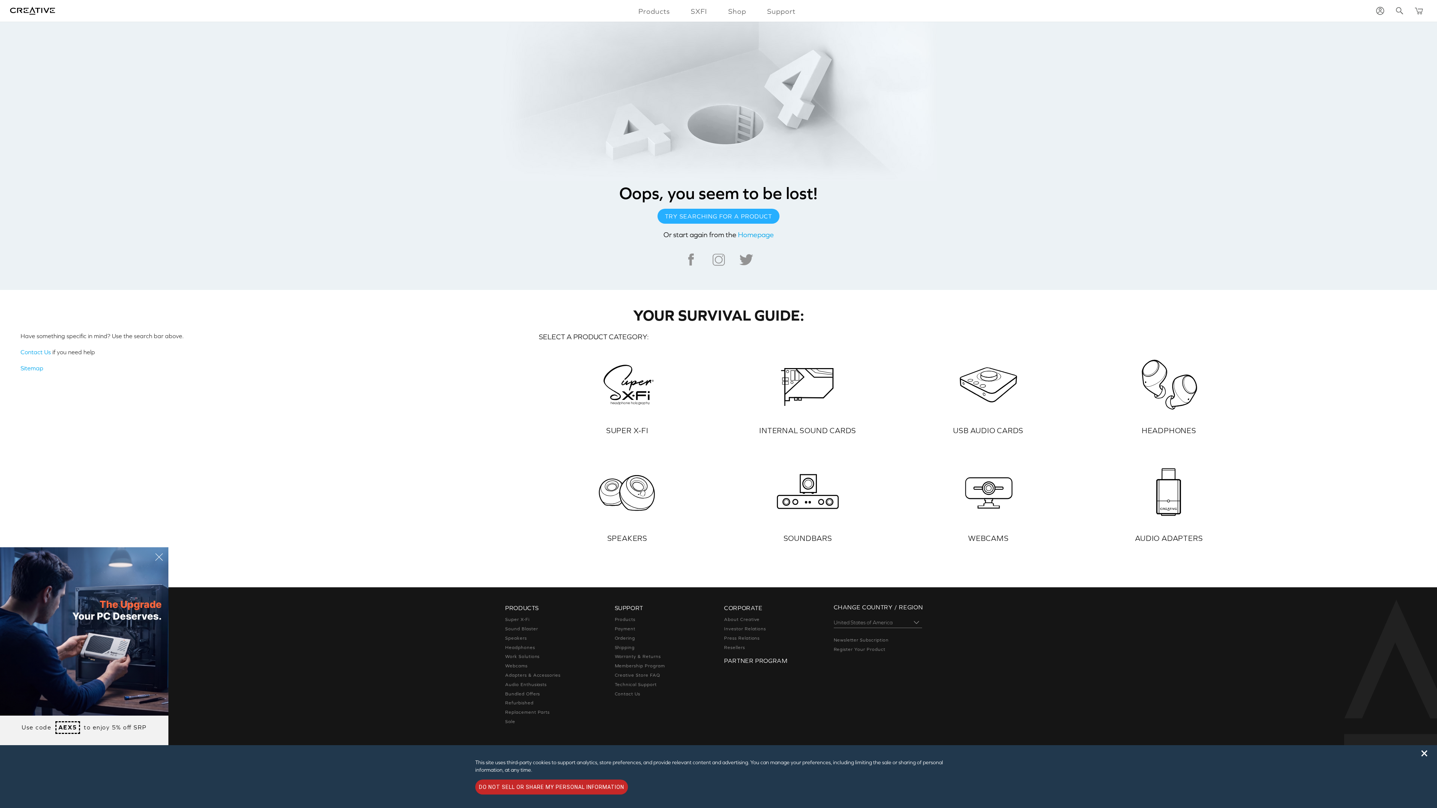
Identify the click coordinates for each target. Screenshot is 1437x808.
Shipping (625, 647)
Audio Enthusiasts (526, 684)
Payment (625, 628)
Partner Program (756, 660)
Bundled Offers (522, 694)
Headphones (520, 647)
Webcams (516, 665)
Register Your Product (859, 649)
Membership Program (640, 665)
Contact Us (36, 352)
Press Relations (742, 638)
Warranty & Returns (638, 656)
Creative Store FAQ (637, 675)
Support (781, 11)
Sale (510, 721)
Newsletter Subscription (861, 640)
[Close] (159, 556)
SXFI (699, 11)
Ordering (625, 638)
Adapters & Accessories (533, 675)
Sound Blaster (521, 628)
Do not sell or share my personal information (551, 787)
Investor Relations (745, 628)
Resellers (734, 647)
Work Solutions (522, 656)
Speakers (516, 638)
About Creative (742, 619)
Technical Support (636, 684)
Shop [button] (737, 11)
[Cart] (1419, 11)
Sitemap (32, 368)
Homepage (756, 234)
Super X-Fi (517, 619)
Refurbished (519, 703)
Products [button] (654, 11)
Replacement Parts (527, 712)
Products (625, 619)
